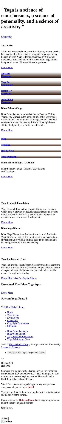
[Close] (2, 358)
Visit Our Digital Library (25, 278)
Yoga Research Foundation (20, 336)
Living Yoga (13, 317)
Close (4, 418)
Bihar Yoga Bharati (16, 334)
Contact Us (6, 37)
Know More (7, 67)
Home (10, 312)
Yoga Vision (13, 315)
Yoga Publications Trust (18, 339)
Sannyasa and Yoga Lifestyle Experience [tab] (26, 352)
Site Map (11, 326)
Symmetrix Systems (10, 347)
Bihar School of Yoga (17, 331)
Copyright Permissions (18, 323)
